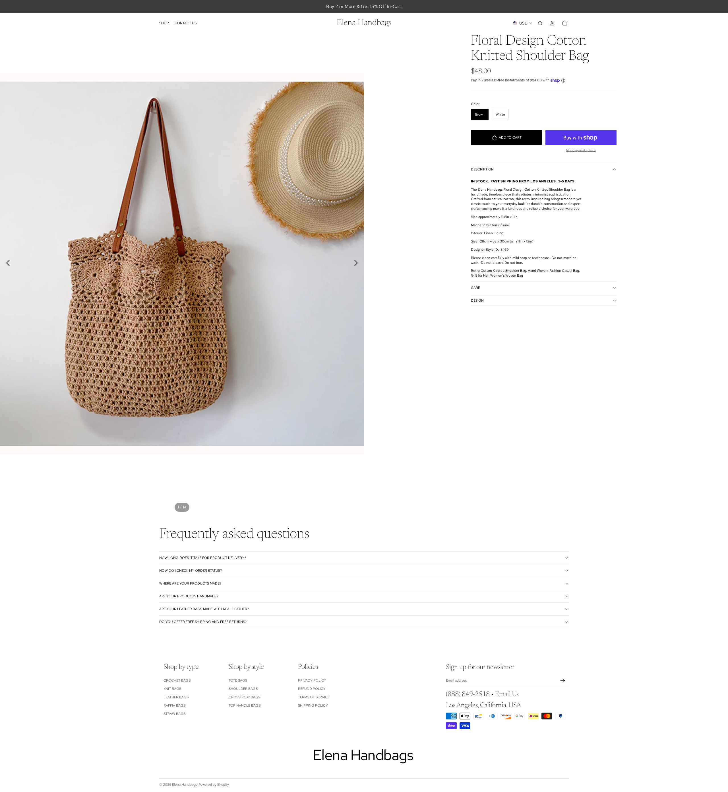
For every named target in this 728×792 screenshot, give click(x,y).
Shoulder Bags (243, 689)
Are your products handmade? (188, 596)
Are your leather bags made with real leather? (204, 609)
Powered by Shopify (213, 784)
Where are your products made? (190, 583)
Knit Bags (172, 689)
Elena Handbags (184, 784)
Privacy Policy (312, 680)
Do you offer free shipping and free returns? (203, 622)
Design (477, 300)
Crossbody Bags (244, 697)
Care (475, 287)
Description (482, 169)
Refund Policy (312, 689)
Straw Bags (174, 714)
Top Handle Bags (244, 705)
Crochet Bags (177, 680)
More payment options (581, 150)
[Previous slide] (6, 264)
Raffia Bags (174, 705)
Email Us (507, 694)
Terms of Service (314, 697)
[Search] (540, 23)
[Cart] (565, 23)
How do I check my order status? (190, 570)
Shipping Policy (313, 705)
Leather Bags (176, 697)
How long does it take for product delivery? (202, 558)
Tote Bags (238, 680)
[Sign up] (563, 681)
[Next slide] (357, 264)
